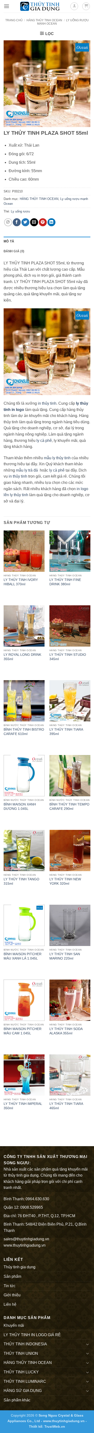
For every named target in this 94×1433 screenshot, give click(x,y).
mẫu (19, 470)
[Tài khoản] (74, 6)
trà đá (33, 470)
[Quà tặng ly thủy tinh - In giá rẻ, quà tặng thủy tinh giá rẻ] (40, 6)
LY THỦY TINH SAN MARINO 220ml (64, 956)
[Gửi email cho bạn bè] (34, 222)
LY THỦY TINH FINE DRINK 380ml (65, 582)
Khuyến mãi (14, 1325)
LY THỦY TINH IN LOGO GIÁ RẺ (32, 1335)
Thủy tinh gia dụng (19, 1267)
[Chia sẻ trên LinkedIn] (51, 222)
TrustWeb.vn (54, 1426)
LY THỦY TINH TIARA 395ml (66, 732)
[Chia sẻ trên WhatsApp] (8, 222)
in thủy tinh (47, 403)
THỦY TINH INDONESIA (25, 1344)
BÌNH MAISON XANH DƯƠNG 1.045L (20, 807)
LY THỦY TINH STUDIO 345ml (67, 657)
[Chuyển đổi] (87, 1344)
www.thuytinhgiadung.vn (25, 1245)
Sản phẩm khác (17, 1400)
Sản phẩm (12, 1276)
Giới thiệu (12, 1295)
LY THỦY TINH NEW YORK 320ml (65, 881)
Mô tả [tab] (9, 241)
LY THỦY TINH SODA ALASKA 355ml (65, 1031)
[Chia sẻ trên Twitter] (25, 222)
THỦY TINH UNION (21, 1353)
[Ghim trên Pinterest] (43, 222)
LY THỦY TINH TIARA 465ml (66, 1106)
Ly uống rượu (20, 211)
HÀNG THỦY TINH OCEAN (44, 20)
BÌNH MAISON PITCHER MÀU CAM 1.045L (22, 1031)
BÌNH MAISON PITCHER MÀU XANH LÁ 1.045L (22, 956)
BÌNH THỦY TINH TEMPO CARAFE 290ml (69, 807)
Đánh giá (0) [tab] (14, 251)
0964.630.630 (37, 1199)
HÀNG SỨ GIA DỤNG (23, 1391)
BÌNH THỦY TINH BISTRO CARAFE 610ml (24, 732)
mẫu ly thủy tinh (57, 458)
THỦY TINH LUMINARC (25, 1381)
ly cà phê (44, 440)
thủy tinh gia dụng (23, 1175)
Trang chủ (14, 20)
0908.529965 (31, 1207)
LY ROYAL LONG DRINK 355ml (22, 657)
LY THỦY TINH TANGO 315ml (21, 881)
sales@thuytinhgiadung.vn (26, 1239)
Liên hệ (10, 1304)
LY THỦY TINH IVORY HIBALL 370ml (21, 582)
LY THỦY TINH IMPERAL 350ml (23, 1106)
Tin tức (9, 1286)
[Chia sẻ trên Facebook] (17, 222)
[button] (6, 6)
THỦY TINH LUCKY (21, 1372)
